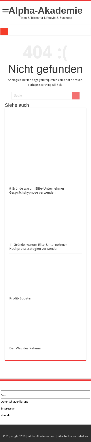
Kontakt (5, 415)
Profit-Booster (20, 298)
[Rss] (45, 431)
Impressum (8, 408)
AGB (3, 394)
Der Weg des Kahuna (25, 348)
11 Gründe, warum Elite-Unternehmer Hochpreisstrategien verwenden (38, 247)
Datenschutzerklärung (14, 401)
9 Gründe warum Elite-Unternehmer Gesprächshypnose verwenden (36, 190)
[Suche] (76, 95)
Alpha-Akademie (45, 10)
